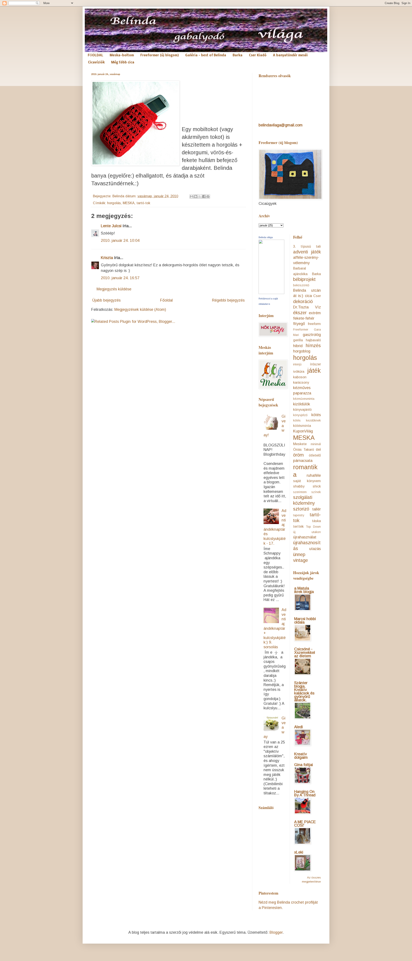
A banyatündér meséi (290, 55)
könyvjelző (300, 415)
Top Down (313, 526)
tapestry (298, 515)
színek (316, 492)
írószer (315, 364)
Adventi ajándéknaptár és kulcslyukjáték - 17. (275, 527)
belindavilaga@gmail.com (281, 125)
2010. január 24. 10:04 (120, 240)
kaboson (299, 377)
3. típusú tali (307, 246)
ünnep (299, 554)
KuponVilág (303, 431)
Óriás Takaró (303, 449)
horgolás (114, 203)
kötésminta (302, 426)
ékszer (300, 312)
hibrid (298, 346)
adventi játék (307, 251)
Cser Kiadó (258, 55)
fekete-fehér (303, 318)
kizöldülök (301, 404)
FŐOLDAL (95, 55)
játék (314, 370)
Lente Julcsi (111, 226)
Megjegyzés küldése (114, 289)
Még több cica (122, 62)
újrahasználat (304, 537)
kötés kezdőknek (307, 420)
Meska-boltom (122, 55)
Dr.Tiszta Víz (307, 307)
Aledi (298, 727)
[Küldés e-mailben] (191, 196)
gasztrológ (312, 335)
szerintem (300, 492)
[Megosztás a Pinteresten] (208, 196)
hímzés (313, 345)
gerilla (298, 340)
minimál (316, 444)
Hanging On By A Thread (304, 793)
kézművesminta (303, 398)
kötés (316, 415)
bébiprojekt (304, 279)
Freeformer (300, 329)
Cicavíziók (96, 62)
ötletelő (315, 455)
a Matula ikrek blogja (304, 590)
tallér (316, 509)
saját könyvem (307, 481)
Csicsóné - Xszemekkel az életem (304, 652)
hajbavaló (313, 340)
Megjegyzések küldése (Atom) (140, 309)
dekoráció (303, 301)
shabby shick (307, 486)
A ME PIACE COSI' (305, 824)
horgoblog (301, 351)
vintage (300, 560)
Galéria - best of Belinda (205, 55)
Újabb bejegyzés (106, 300)
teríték (298, 526)
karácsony (301, 382)
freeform (314, 324)
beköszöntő (301, 285)
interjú (297, 364)
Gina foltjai (303, 765)
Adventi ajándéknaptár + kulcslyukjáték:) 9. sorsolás (275, 628)
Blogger (276, 932)
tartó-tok (143, 203)
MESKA (129, 203)
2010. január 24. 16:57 (120, 278)
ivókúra (298, 371)
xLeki (298, 852)
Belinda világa (266, 237)
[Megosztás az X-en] (200, 196)
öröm (298, 455)
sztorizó (301, 509)
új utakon (307, 532)
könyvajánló (302, 409)
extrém (315, 313)
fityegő (299, 324)
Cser (317, 296)
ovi (318, 449)
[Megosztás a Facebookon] (204, 196)
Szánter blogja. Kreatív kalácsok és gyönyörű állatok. (304, 691)
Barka (237, 55)
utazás (315, 549)
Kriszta (107, 258)
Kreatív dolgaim (301, 756)
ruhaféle (314, 475)
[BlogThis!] (196, 196)
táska (316, 521)
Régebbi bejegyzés (228, 300)
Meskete (300, 444)
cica (308, 296)
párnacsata (302, 460)
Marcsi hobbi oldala (305, 620)
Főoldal (166, 300)
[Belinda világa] (271, 293)
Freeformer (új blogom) (159, 55)
